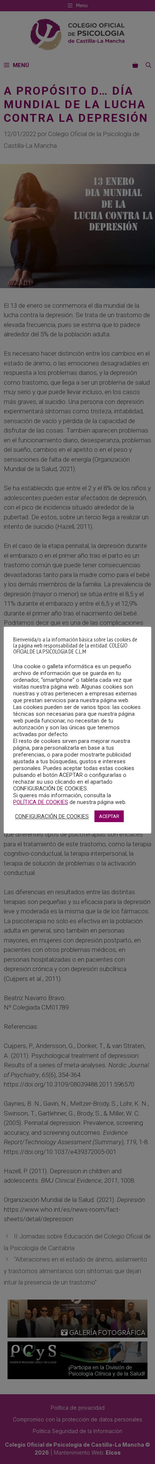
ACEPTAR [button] (109, 816)
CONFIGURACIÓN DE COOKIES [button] (52, 816)
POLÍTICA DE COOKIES (40, 802)
